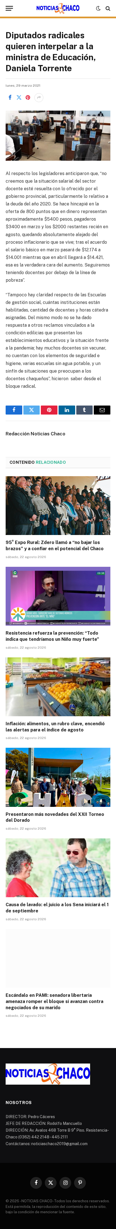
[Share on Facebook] (10, 97)
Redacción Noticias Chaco (35, 433)
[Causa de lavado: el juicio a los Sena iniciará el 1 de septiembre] (58, 867)
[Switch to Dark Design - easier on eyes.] (98, 8)
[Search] (107, 8)
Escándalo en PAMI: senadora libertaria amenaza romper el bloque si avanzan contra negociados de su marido (54, 1001)
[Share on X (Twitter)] (19, 97)
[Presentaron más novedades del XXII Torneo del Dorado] (58, 777)
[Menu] (9, 8)
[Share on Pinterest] (28, 97)
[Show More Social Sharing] (38, 97)
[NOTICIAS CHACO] (58, 8)
